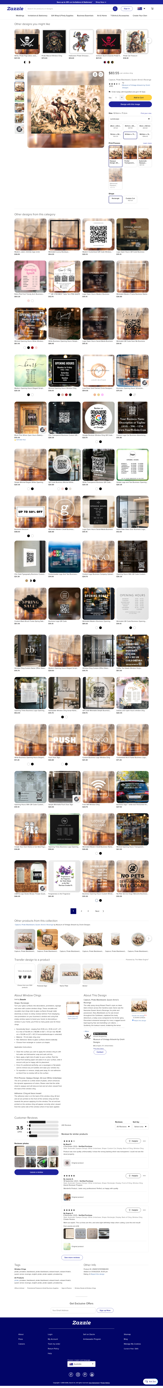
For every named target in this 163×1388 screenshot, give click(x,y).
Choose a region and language (78, 1360)
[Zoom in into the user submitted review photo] (19, 1151)
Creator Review (69, 1219)
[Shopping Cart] (152, 8)
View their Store (98, 1049)
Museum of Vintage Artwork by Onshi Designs (136, 86)
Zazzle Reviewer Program (72, 1185)
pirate (16, 1280)
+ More (86, 1031)
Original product (78, 1163)
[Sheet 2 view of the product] (65, 109)
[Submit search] (115, 8)
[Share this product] (95, 74)
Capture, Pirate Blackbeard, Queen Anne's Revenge (34, 925)
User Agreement (94, 1383)
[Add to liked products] (100, 74)
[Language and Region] (142, 8)
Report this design (139, 1020)
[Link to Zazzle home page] (16, 8)
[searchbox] (71, 8)
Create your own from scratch (73, 1017)
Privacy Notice (105, 1383)
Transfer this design (139, 1016)
